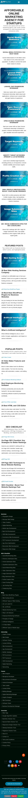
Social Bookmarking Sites (9, 555)
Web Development (7, 646)
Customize (7, 796)
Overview (4, 710)
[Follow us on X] (13, 761)
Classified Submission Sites (9, 564)
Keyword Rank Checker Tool (10, 721)
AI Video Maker (6, 624)
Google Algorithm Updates (9, 716)
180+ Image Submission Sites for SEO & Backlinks (14, 224)
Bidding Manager (7, 691)
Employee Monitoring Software (10, 615)
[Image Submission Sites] (14, 220)
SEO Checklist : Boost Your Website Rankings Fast (12, 486)
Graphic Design (6, 634)
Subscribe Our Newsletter (14, 783)
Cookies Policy (6, 742)
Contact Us (5, 736)
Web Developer (6, 700)
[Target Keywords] (14, 151)
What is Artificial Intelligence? (13, 330)
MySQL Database (7, 652)
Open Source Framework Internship (14, 121)
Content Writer (6, 688)
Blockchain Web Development (10, 546)
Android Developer (7, 682)
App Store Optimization (8, 543)
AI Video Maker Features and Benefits (13, 362)
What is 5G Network (7, 612)
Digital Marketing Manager (9, 694)
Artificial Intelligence (8, 621)
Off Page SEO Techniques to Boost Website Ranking (13, 464)
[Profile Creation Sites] (14, 186)
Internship (4, 632)
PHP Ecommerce (7, 655)
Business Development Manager (11, 706)
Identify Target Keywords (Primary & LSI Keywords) (14, 156)
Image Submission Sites (8, 573)
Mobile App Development (9, 528)
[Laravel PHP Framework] (14, 83)
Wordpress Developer (8, 676)
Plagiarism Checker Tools (9, 730)
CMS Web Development (8, 534)
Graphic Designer (7, 697)
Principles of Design (7, 618)
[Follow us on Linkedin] (16, 761)
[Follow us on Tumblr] (9, 765)
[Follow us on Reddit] (23, 755)
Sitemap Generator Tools (9, 727)
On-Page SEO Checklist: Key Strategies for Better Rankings (13, 441)
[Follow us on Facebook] (10, 761)
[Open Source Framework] (14, 117)
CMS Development (7, 661)
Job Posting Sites (7, 585)
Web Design (5, 637)
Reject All (14, 796)
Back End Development (8, 531)
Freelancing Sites (7, 588)
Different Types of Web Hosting (11, 601)
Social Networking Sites (8, 567)
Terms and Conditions (8, 739)
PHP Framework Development (10, 540)
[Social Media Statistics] (14, 48)
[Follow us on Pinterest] (20, 761)
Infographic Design (7, 516)
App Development (7, 649)
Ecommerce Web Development (10, 537)
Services (3, 514)
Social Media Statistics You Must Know (14, 53)
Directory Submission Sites (9, 558)
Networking (5, 667)
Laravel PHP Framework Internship (14, 87)
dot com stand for (7, 604)
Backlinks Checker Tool (8, 718)
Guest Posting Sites (7, 582)
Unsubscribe (9, 787)
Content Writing (6, 643)
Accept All (21, 796)
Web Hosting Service (8, 598)
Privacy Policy (6, 745)
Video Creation (6, 522)
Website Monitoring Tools (9, 610)
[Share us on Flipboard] (15, 765)
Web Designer (6, 673)
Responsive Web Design (8, 549)
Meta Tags (5, 713)
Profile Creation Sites (8, 579)
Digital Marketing (7, 525)
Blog (2, 592)
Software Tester (6, 703)
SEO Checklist (5, 553)
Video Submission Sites (8, 570)
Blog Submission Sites (8, 576)
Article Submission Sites (9, 561)
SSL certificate (6, 607)
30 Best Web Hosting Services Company (13, 271)
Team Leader (5, 685)
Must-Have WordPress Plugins (10, 595)
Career (3, 671)
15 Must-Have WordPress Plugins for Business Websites (11, 295)
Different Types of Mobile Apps (11, 627)
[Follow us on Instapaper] (18, 765)
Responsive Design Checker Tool (11, 724)
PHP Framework (6, 658)
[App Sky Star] (5, 2)
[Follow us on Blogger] (12, 765)
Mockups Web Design (8, 519)
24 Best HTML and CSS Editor (13, 406)
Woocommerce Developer (9, 679)
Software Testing (7, 640)
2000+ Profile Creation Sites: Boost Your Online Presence (14, 190)
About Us (5, 733)
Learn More (24, 793)
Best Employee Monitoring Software (12, 384)
